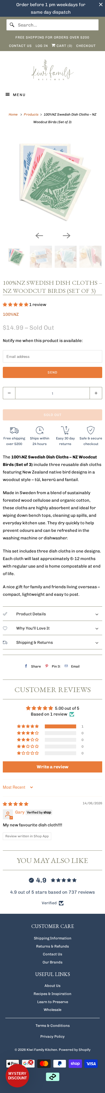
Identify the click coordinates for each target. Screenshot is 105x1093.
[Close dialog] (100, 520)
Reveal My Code (69, 554)
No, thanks (69, 565)
